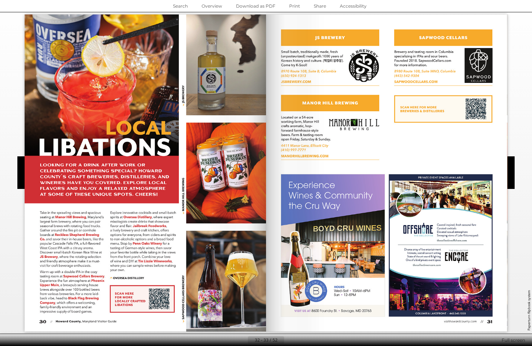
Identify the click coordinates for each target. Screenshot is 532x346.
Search (180, 6)
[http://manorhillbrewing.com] (305, 156)
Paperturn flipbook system (529, 310)
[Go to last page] (301, 340)
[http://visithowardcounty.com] (459, 321)
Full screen (513, 340)
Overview (212, 6)
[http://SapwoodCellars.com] (434, 60)
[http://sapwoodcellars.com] (416, 82)
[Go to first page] (230, 340)
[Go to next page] (290, 340)
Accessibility (353, 6)
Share (320, 6)
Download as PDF (255, 6)
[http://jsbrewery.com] (296, 82)
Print (294, 6)
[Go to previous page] (242, 340)
